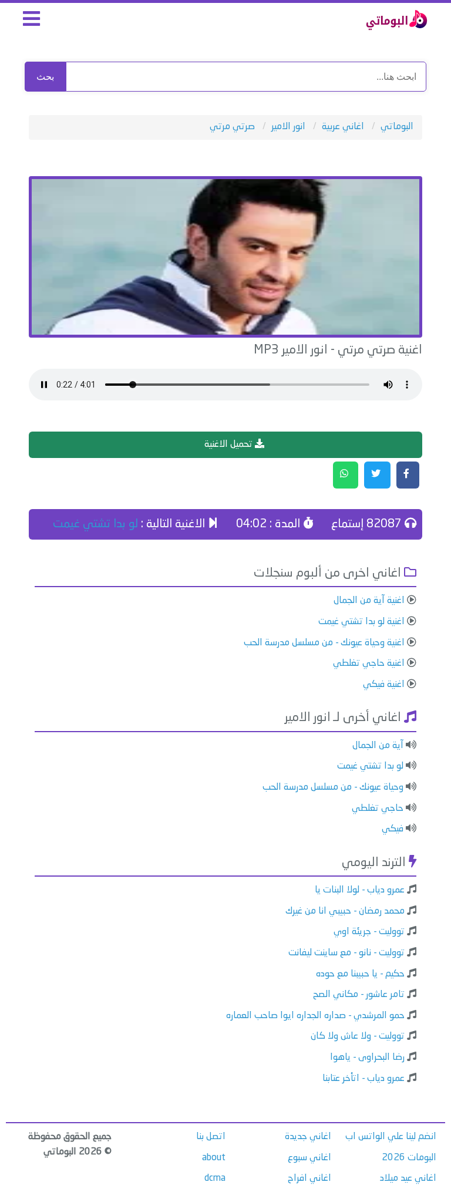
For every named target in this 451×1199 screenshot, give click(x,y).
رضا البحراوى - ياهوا (367, 1057)
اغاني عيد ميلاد (408, 1178)
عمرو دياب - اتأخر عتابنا (363, 1078)
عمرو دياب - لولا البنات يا (360, 890)
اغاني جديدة (308, 1136)
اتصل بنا (211, 1136)
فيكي (392, 829)
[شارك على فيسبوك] (407, 475)
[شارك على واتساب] (345, 475)
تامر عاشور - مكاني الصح (359, 994)
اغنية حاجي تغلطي (369, 663)
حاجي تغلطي (377, 808)
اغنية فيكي (384, 684)
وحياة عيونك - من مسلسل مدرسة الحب (332, 787)
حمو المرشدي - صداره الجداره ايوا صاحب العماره (315, 1016)
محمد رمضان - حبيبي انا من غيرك (345, 911)
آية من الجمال (377, 745)
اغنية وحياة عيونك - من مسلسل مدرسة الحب (324, 643)
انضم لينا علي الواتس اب (390, 1136)
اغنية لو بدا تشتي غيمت (361, 622)
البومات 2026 (409, 1158)
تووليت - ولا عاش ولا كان (358, 1036)
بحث (45, 77)
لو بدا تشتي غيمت (95, 524)
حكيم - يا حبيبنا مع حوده (360, 974)
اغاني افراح (309, 1178)
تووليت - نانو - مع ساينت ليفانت (346, 953)
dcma (215, 1178)
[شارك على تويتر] (377, 475)
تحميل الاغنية (229, 444)
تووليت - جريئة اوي (369, 932)
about (214, 1158)
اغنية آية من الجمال (369, 600)
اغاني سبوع (309, 1158)
